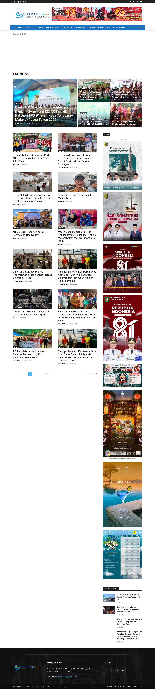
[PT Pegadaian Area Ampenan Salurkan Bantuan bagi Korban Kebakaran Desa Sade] (32, 338)
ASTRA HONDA (18, 307)
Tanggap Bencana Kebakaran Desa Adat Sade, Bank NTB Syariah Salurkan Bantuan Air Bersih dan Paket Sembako (77, 276)
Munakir (60, 244)
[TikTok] (137, 1)
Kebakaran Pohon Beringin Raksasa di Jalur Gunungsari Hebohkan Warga (128, 609)
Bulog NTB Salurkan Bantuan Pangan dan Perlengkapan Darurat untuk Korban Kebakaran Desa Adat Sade (77, 316)
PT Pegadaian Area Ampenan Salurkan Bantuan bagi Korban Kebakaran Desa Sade (29, 354)
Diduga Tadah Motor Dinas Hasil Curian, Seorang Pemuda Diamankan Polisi (129, 621)
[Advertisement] (77, 53)
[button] (139, 27)
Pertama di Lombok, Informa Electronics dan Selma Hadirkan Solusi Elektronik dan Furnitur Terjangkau (75, 160)
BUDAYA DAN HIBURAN (87, 89)
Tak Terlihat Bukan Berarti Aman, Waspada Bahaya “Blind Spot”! (31, 313)
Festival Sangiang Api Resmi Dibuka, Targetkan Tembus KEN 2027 (129, 597)
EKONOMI (19, 103)
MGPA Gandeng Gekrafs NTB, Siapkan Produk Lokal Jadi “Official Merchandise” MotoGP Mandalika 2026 (77, 236)
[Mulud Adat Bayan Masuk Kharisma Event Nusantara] (126, 115)
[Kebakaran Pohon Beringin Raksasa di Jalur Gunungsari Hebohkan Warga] (109, 610)
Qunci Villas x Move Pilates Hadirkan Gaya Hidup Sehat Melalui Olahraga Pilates (32, 274)
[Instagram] (134, 1)
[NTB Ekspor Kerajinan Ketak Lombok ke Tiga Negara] (32, 219)
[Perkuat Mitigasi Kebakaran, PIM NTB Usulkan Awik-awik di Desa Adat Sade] (32, 142)
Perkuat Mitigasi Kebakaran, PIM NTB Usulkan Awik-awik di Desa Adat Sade (31, 158)
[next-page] (51, 374)
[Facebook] (130, 1)
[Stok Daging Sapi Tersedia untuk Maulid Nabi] (77, 182)
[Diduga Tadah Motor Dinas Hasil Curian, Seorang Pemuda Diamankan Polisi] (109, 622)
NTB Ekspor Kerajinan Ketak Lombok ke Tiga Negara (28, 233)
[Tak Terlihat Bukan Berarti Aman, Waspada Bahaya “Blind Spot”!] (32, 299)
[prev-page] (15, 374)
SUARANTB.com (63, 167)
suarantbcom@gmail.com (66, 677)
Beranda (16, 34)
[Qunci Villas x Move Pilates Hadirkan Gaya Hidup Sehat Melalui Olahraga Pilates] (32, 259)
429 (45, 374)
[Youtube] (140, 1)
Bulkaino (16, 164)
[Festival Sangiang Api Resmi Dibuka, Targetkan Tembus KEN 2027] (109, 598)
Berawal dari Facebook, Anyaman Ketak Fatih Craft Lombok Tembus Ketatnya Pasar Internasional (32, 198)
